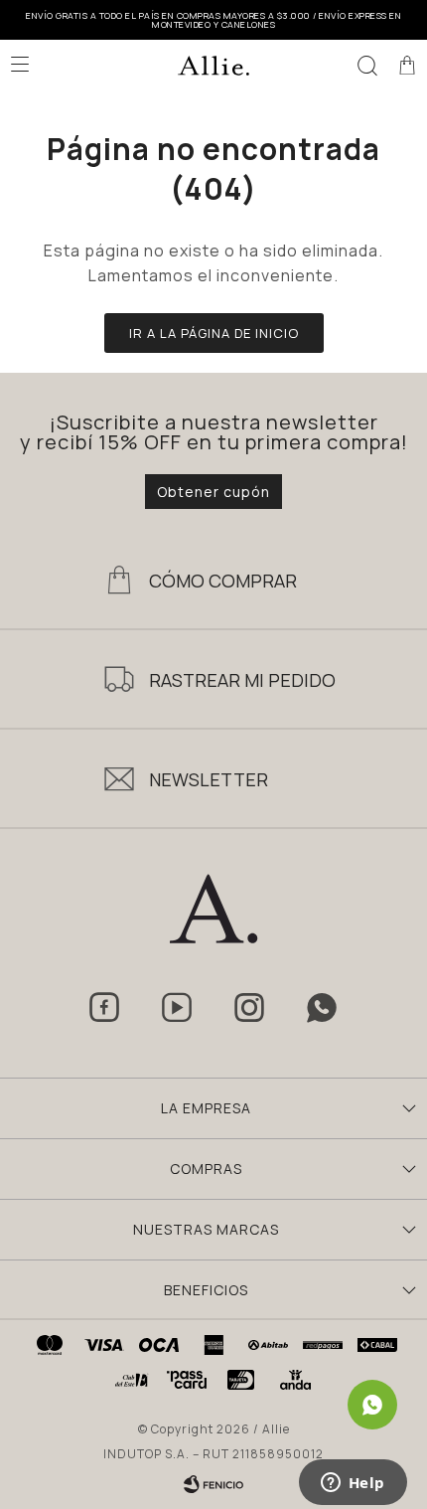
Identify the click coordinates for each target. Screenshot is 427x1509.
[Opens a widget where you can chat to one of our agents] (352, 1484)
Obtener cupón (213, 491)
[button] (367, 64)
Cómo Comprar (223, 580)
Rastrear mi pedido (242, 680)
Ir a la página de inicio (214, 333)
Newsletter (208, 779)
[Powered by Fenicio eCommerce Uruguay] (213, 1484)
